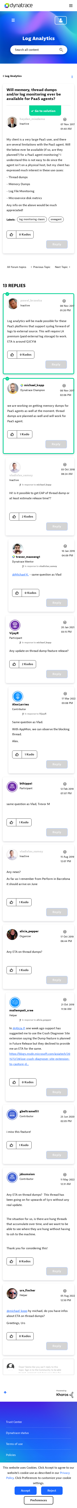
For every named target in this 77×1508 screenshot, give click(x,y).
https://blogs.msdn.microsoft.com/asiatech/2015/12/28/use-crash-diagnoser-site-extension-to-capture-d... (39, 1059)
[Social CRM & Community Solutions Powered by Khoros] (64, 1393)
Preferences (38, 1500)
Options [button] (71, 76)
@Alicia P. (19, 1028)
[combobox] (38, 49)
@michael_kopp (17, 1311)
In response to (36, 484)
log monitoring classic (32, 219)
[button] (26, 1491)
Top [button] (5, 1392)
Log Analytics (13, 76)
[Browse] (15, 20)
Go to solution (45, 111)
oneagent (56, 219)
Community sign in (61, 20)
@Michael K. (20, 574)
